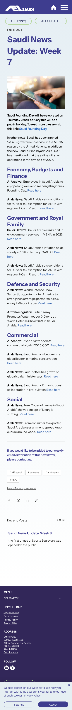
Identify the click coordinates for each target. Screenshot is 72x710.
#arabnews (52, 472)
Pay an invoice (11, 616)
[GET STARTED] (60, 598)
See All (61, 519)
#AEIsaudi (16, 472)
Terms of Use (10, 623)
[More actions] (62, 30)
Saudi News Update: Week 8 (30, 533)
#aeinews (33, 472)
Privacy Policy (11, 619)
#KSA (13, 479)
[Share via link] (36, 500)
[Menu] (64, 7)
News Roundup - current (21, 488)
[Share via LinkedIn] (27, 500)
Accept (53, 704)
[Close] (66, 687)
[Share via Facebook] (9, 500)
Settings (19, 704)
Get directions (11, 652)
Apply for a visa (11, 612)
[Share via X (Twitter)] (18, 500)
